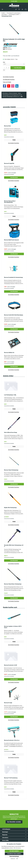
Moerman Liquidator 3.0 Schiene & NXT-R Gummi (13, 627)
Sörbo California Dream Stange (10, 432)
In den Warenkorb (18, 67)
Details (14, 216)
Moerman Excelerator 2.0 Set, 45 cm (11, 740)
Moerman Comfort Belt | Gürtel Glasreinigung (13, 315)
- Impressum (12, 858)
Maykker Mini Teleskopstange (10, 507)
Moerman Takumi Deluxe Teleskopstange (12, 584)
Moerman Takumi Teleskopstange (11, 470)
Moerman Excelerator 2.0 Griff (10, 665)
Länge (4, 62)
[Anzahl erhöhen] (8, 67)
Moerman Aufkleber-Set (9, 352)
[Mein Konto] (22, 9)
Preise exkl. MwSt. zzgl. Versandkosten (11, 55)
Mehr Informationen (17, 848)
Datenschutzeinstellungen (14, 856)
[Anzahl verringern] (4, 67)
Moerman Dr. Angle (8, 702)
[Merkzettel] (19, 9)
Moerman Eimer (7, 126)
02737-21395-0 (14, 1)
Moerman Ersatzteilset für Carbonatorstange (13, 277)
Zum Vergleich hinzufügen (8, 76)
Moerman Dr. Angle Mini (9, 163)
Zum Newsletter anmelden (14, 822)
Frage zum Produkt (7, 82)
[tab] (14, 95)
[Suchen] (16, 9)
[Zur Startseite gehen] (14, 5)
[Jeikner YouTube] (9, 86)
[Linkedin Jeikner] (17, 86)
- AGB (17, 858)
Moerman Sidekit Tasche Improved (11, 240)
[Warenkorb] (25, 9)
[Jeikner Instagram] (13, 86)
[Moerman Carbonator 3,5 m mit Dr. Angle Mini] (14, 29)
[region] (14, 29)
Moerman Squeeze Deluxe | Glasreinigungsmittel (10, 201)
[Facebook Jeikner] (5, 86)
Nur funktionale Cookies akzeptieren (14, 853)
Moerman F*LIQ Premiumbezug (10, 778)
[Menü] (2, 9)
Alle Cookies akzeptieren (14, 851)
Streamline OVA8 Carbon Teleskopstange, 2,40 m (13, 546)
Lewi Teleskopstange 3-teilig (10, 395)
